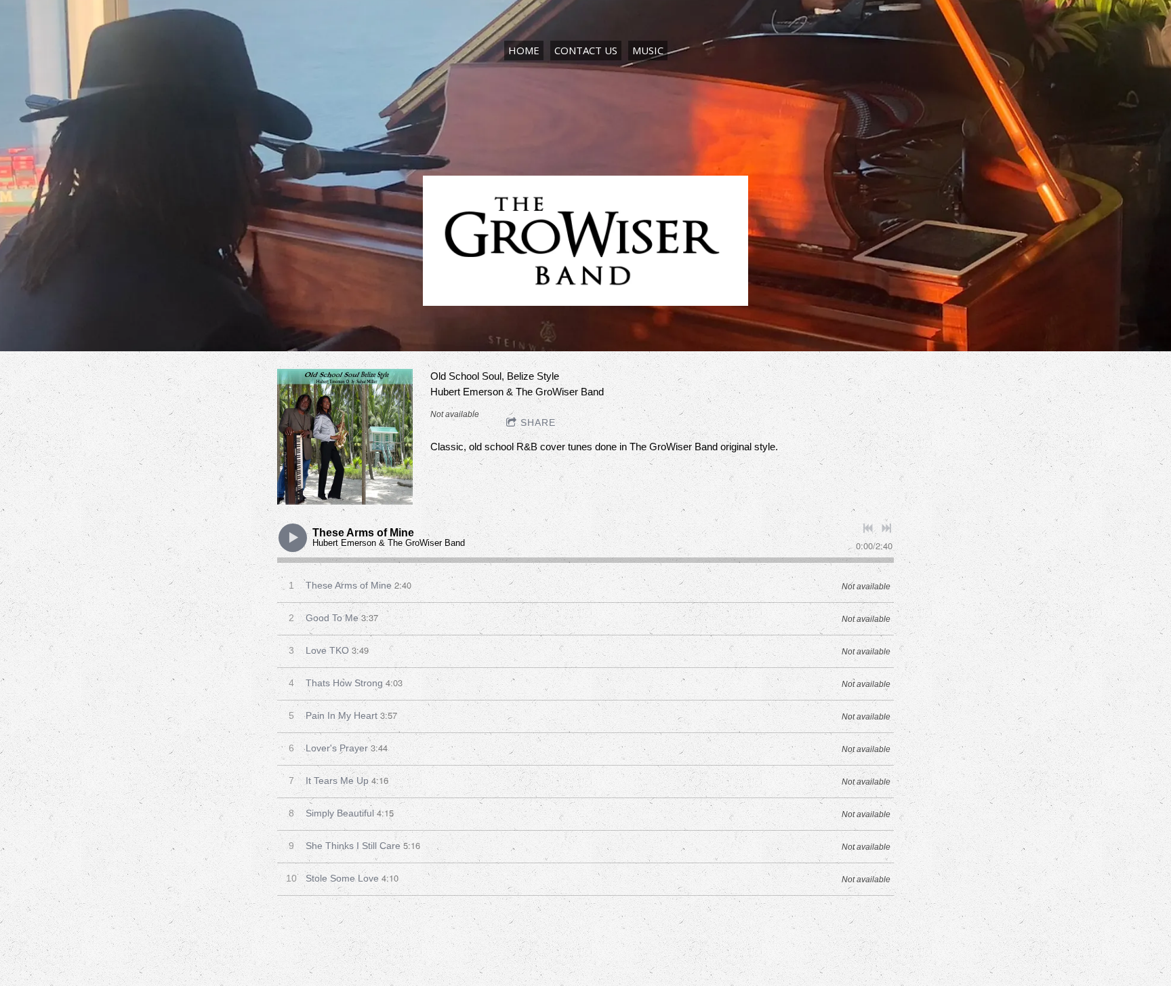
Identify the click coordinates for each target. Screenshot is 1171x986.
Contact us (585, 50)
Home (523, 50)
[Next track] (886, 528)
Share (538, 422)
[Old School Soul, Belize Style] (345, 437)
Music (647, 50)
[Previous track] (868, 528)
